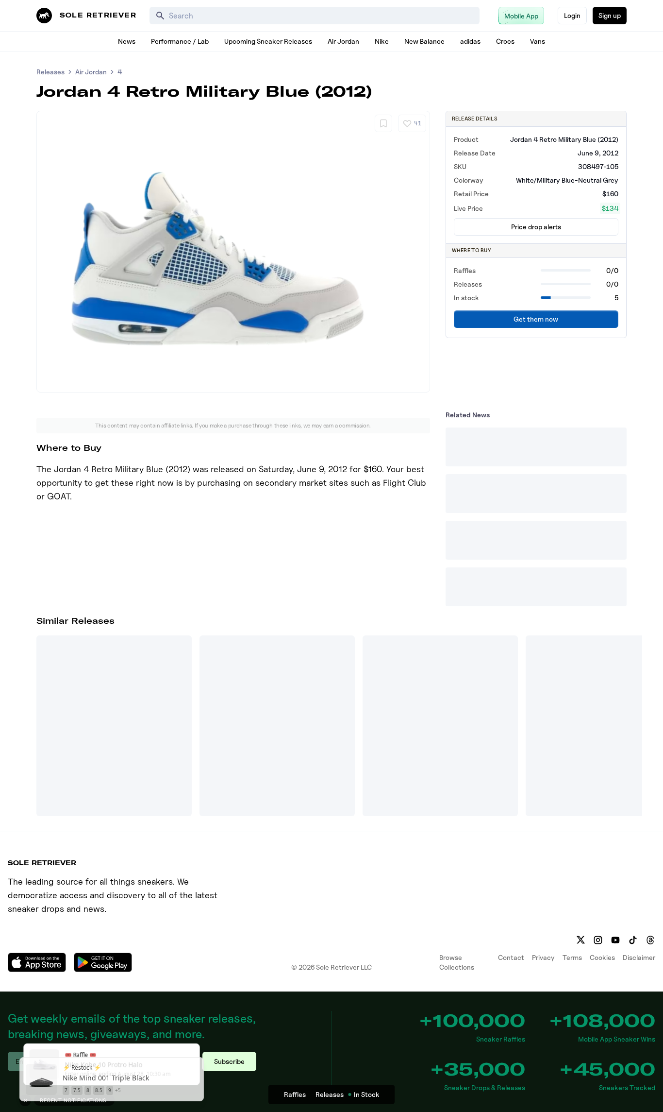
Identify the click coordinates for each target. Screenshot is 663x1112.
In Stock (367, 1094)
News (126, 41)
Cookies (602, 957)
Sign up (609, 15)
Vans (537, 41)
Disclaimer (639, 957)
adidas (470, 41)
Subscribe (229, 1061)
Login (572, 15)
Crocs (505, 41)
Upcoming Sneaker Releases (268, 41)
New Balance (424, 41)
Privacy (543, 957)
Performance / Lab (180, 41)
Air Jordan (343, 41)
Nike (382, 41)
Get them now (536, 319)
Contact (511, 957)
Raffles (295, 1094)
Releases (50, 72)
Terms (572, 957)
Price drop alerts (536, 226)
